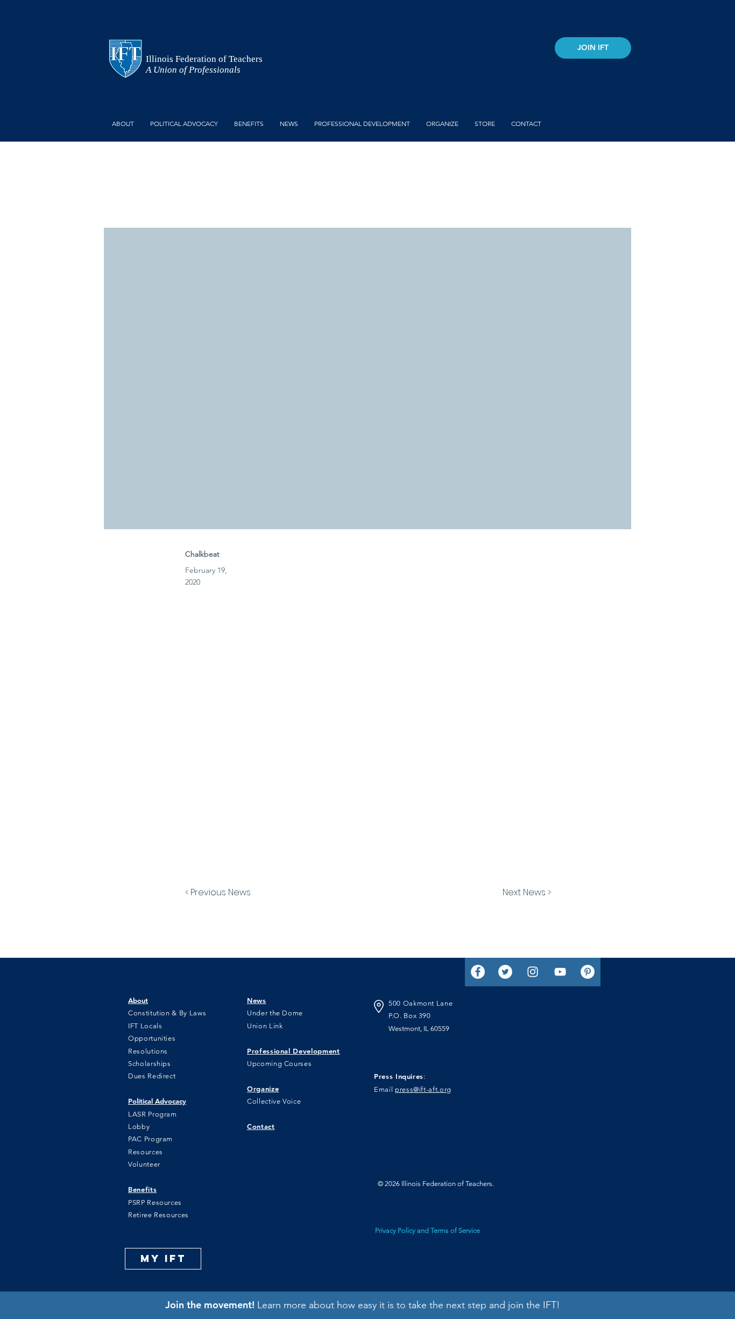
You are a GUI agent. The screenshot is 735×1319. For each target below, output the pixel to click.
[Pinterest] (588, 972)
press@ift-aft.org (423, 1089)
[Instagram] (533, 972)
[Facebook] (478, 972)
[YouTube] (560, 972)
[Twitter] (505, 972)
